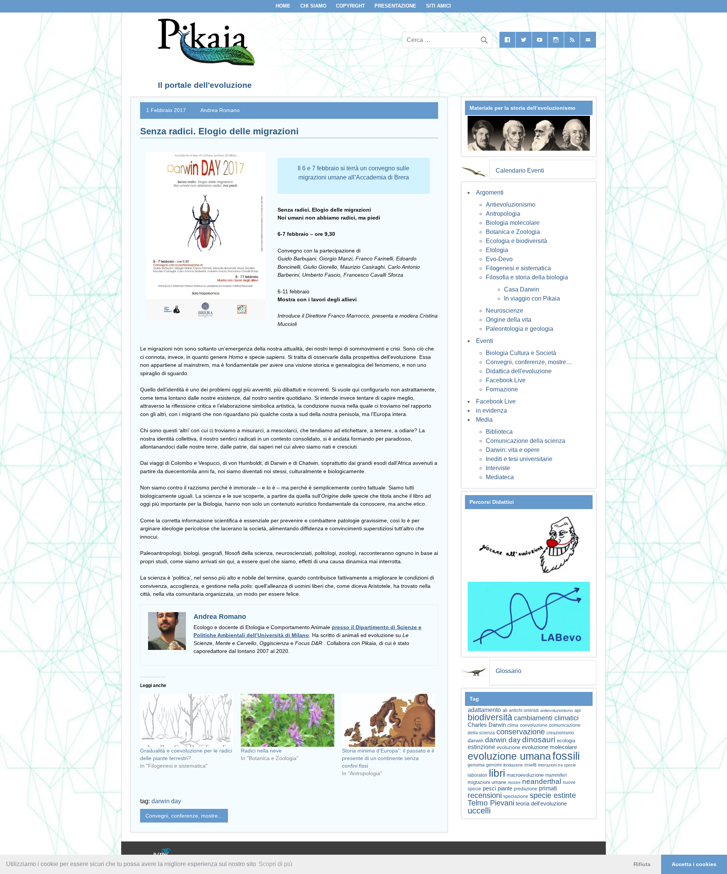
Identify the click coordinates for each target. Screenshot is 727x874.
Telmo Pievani (491, 803)
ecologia (566, 740)
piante (505, 788)
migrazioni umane (487, 782)
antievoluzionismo (556, 710)
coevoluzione (534, 725)
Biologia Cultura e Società (521, 353)
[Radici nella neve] (287, 720)
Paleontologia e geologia (519, 329)
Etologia (497, 250)
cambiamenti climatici (546, 718)
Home (283, 6)
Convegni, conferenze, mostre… (529, 362)
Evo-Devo (499, 259)
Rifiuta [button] (642, 864)
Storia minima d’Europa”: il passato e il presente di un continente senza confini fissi (388, 758)
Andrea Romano (220, 110)
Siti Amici (438, 6)
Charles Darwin (487, 725)
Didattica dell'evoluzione (519, 371)
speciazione (515, 796)
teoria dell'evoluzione (541, 803)
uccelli (479, 810)
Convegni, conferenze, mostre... (183, 816)
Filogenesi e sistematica (518, 268)
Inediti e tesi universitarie (519, 459)
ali (504, 710)
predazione (525, 788)
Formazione (502, 389)
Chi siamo (313, 6)
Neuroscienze (504, 310)
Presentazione (395, 6)
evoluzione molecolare (549, 747)
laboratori (477, 775)
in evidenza (491, 410)
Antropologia (503, 213)
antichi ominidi (524, 710)
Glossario (508, 671)
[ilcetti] (162, 853)
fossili (566, 755)
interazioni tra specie (557, 765)
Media (484, 419)
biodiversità (490, 717)
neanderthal (541, 781)
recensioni (485, 795)
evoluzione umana (509, 756)
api (577, 710)
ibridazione (513, 765)
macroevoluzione (525, 775)
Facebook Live (506, 380)
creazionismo (560, 732)
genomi (494, 765)
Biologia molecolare (513, 223)
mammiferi (556, 775)
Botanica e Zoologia (513, 232)
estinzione (481, 746)
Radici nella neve (261, 751)
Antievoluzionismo (510, 204)
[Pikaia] (205, 63)
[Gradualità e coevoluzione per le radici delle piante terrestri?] (186, 720)
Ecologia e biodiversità (516, 241)
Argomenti (490, 192)
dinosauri (538, 739)
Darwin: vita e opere (513, 450)
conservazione (520, 732)
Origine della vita (508, 319)
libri (497, 773)
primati (548, 788)
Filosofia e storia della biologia (527, 277)
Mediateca (500, 477)
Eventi (484, 341)
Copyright (350, 6)
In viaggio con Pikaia (532, 298)
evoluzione (508, 747)
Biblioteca (499, 431)
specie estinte (553, 795)
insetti (530, 765)
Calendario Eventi (520, 170)
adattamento (484, 710)
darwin (476, 740)
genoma (476, 764)
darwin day (166, 801)
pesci (489, 788)
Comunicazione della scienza (525, 441)
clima (512, 725)
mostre (514, 782)
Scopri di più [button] (275, 864)
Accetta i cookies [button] (694, 864)
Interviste (498, 468)
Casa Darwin (521, 289)
